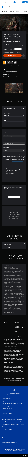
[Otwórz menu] (1, 2)
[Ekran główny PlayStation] (14, 2)
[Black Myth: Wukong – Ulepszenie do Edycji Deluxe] (14, 88)
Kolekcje (12, 11)
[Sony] (24, 456)
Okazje (17, 11)
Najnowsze (4, 11)
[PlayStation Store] (7, 7)
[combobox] (14, 136)
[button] (11, 73)
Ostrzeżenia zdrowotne (8, 362)
